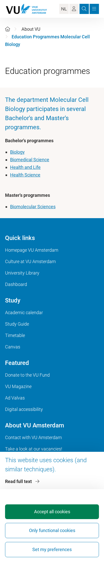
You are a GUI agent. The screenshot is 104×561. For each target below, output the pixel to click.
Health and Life (25, 167)
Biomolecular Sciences (33, 206)
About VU (30, 29)
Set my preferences (52, 549)
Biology (17, 152)
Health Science (25, 175)
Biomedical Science (29, 159)
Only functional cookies (52, 530)
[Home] (7, 29)
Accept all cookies (52, 511)
